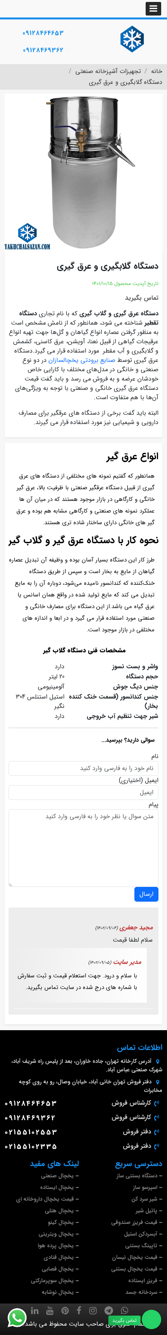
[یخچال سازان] (132, 38)
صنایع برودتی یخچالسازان (82, 360)
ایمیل (151, 780)
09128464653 (43, 33)
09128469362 (43, 50)
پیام (153, 804)
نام (154, 756)
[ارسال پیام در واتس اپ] (21, 1318)
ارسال (146, 894)
